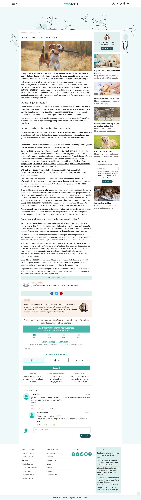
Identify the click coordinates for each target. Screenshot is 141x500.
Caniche (77, 161)
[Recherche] (17, 3)
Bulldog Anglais (55, 170)
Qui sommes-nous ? (54, 453)
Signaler (54, 409)
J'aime (35, 409)
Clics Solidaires (27, 464)
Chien (35, 360)
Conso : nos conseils (29, 467)
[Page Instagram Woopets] (120, 3)
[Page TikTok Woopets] (124, 3)
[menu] (13, 4)
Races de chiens (27, 453)
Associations (51, 464)
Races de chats (27, 457)
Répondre (44, 409)
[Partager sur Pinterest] (61, 293)
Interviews (25, 471)
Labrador (39, 172)
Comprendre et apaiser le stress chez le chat (107, 488)
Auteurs (50, 457)
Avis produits (52, 475)
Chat (58, 360)
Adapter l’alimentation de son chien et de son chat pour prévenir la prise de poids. (108, 471)
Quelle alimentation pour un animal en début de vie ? (108, 455)
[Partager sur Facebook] (51, 293)
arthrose (63, 231)
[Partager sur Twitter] (56, 293)
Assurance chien (27, 475)
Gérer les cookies (82, 498)
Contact (50, 471)
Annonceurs (51, 460)
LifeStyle (24, 460)
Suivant (56, 368)
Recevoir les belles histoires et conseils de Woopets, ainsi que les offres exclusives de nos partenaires (107, 174)
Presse (49, 467)
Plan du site (57, 498)
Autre (81, 360)
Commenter (85, 436)
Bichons (69, 161)
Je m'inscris (107, 181)
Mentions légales (69, 498)
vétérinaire (66, 209)
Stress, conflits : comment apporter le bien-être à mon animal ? (107, 463)
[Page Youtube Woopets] (128, 3)
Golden (31, 172)
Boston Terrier (39, 170)
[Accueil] (71, 3)
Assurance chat (27, 478)
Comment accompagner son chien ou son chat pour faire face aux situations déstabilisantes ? (108, 481)
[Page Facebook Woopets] (117, 3)
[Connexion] (113, 3)
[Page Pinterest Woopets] (77, 454)
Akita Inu (26, 170)
